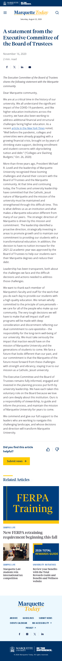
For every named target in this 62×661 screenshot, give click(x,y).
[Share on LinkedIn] (22, 67)
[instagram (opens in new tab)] (27, 634)
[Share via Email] (30, 67)
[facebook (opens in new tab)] (19, 634)
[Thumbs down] (57, 449)
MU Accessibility (40, 622)
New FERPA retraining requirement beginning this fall (30, 535)
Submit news (15, 461)
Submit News (45, 617)
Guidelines (28, 617)
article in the (28, 128)
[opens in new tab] (17, 3)
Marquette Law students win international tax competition (13, 573)
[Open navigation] (5, 12)
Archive (14, 617)
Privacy (30, 627)
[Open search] (57, 12)
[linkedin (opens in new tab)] (42, 634)
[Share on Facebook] (7, 67)
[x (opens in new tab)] (35, 634)
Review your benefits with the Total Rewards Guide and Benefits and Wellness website (45, 575)
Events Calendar (18, 622)
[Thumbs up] (48, 449)
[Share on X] (14, 67)
